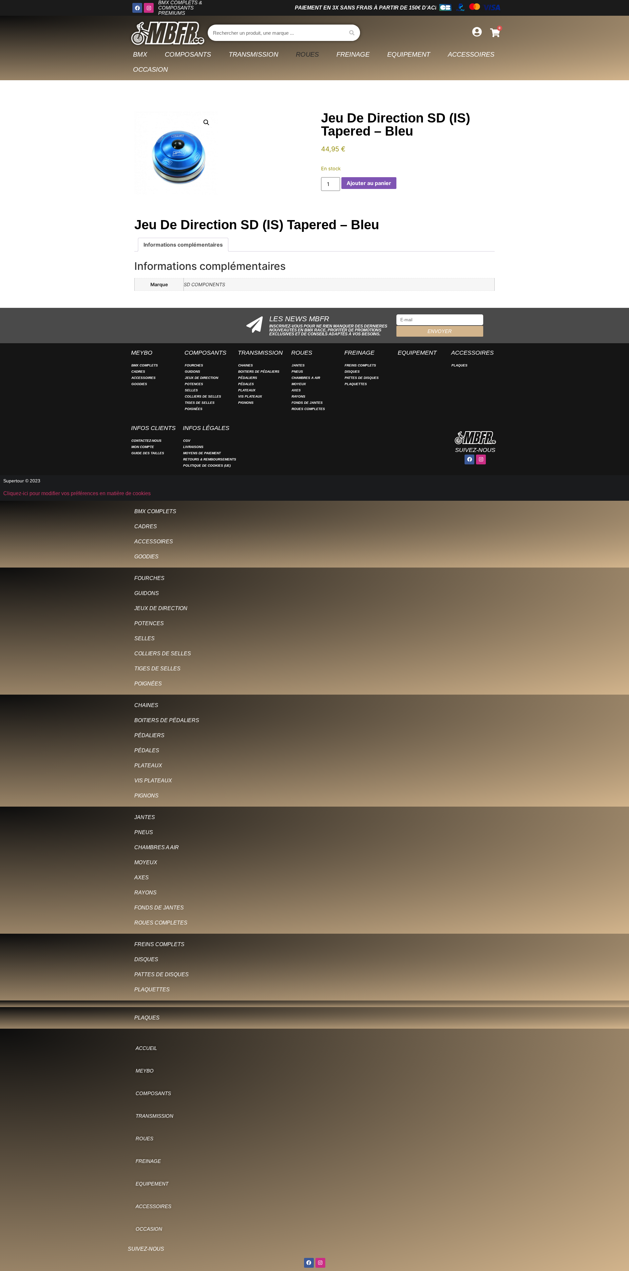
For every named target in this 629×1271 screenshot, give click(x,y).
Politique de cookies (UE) (207, 465)
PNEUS (297, 371)
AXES (296, 390)
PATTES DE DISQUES (362, 378)
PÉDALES (246, 384)
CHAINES (245, 365)
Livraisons (193, 447)
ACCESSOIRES (143, 378)
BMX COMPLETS (144, 365)
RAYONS (298, 396)
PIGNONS (246, 402)
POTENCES (194, 384)
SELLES (191, 390)
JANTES (298, 365)
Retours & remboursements (209, 459)
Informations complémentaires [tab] (183, 244)
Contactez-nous (146, 440)
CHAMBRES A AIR (306, 378)
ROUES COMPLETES (308, 409)
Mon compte (142, 447)
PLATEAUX (247, 390)
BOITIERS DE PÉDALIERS (258, 371)
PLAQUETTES (356, 384)
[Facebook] (137, 8)
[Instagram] (149, 8)
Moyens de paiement (202, 453)
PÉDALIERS (247, 378)
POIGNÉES (193, 409)
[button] (206, 122)
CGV (186, 440)
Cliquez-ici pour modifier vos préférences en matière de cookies (77, 493)
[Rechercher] (352, 33)
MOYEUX (299, 384)
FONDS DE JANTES (307, 402)
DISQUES (352, 371)
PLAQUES (459, 365)
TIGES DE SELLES (200, 402)
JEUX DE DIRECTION (201, 378)
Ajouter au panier (369, 183)
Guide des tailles (147, 453)
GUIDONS (192, 371)
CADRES (138, 371)
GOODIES (139, 384)
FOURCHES (194, 365)
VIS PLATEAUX (250, 396)
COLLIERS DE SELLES (203, 396)
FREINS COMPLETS (360, 365)
